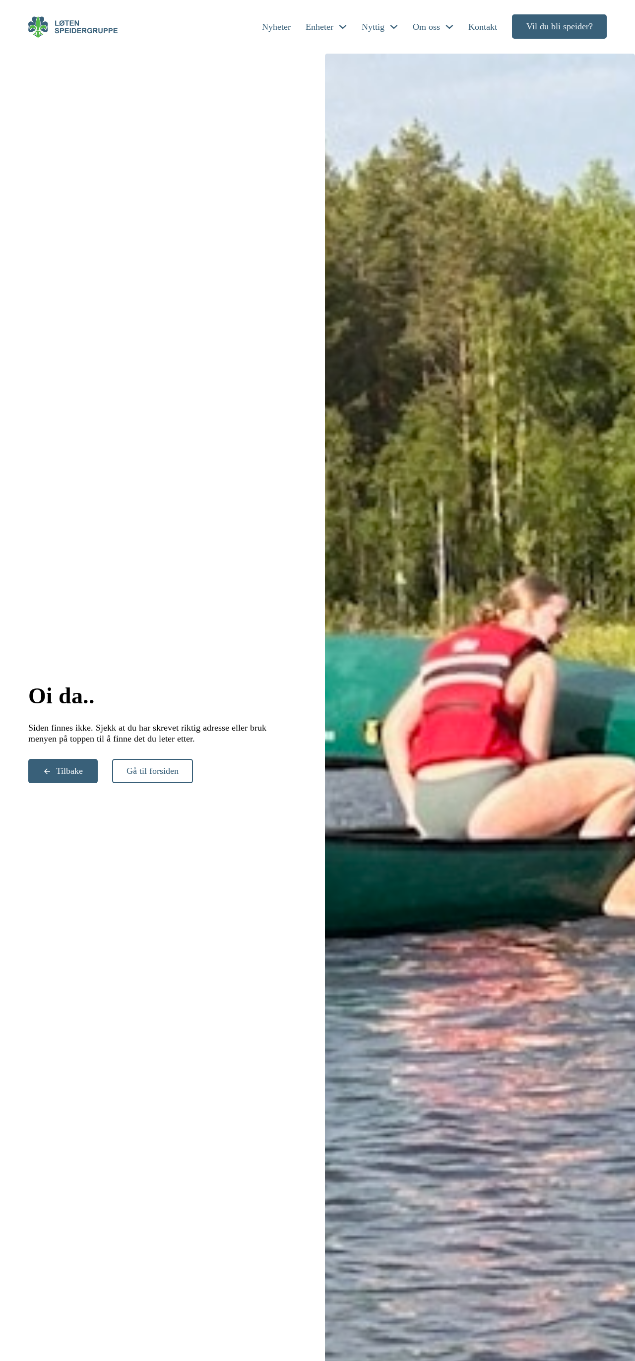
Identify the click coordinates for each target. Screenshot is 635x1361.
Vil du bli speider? (559, 26)
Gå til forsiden (153, 771)
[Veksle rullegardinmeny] (342, 26)
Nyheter (276, 27)
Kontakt (482, 27)
